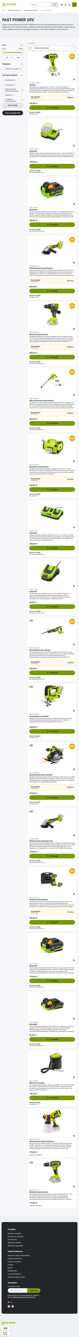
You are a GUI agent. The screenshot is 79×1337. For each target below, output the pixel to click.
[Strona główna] (3, 10)
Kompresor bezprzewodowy (14, 100)
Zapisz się (33, 1290)
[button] (52, 107)
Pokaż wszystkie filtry (12, 113)
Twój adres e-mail (14, 1286)
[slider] (3, 52)
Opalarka (9, 95)
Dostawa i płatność (14, 1262)
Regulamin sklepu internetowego (19, 1255)
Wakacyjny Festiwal (14, 1243)
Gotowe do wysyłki (13, 69)
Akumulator (10, 80)
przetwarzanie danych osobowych (23, 1297)
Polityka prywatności (15, 1258)
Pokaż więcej (12, 105)
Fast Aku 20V (12, 1240)
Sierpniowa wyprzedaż (15, 1246)
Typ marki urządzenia (9, 75)
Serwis (10, 1268)
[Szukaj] (54, 4)
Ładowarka (10, 85)
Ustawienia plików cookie (16, 1277)
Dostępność (6, 64)
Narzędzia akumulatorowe (31, 10)
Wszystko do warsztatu (14, 10)
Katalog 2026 (12, 1271)
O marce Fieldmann (14, 1274)
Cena (4, 45)
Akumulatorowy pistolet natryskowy (14, 90)
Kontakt (10, 1265)
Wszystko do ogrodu (15, 1233)
